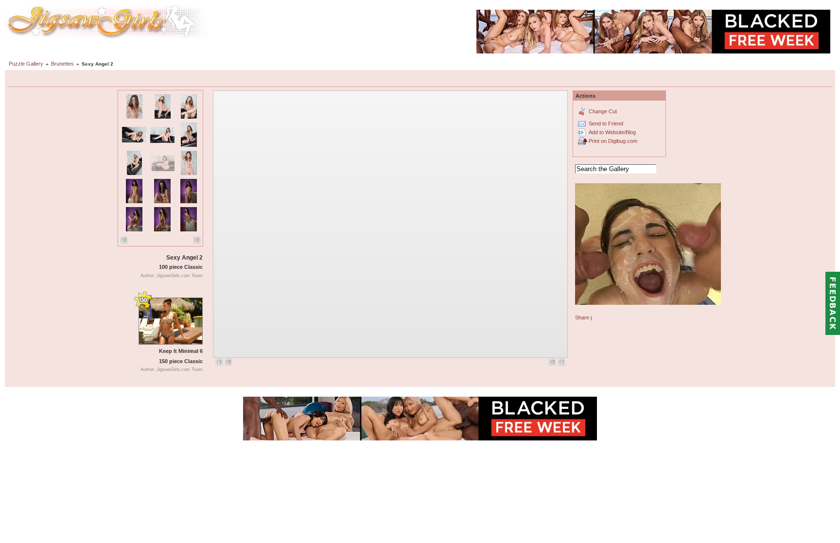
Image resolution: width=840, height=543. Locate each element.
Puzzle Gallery (26, 64)
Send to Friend (606, 123)
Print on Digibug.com (613, 141)
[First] (219, 362)
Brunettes (62, 64)
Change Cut (603, 111)
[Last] (561, 362)
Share (582, 317)
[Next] (197, 240)
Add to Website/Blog (612, 132)
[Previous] (124, 240)
